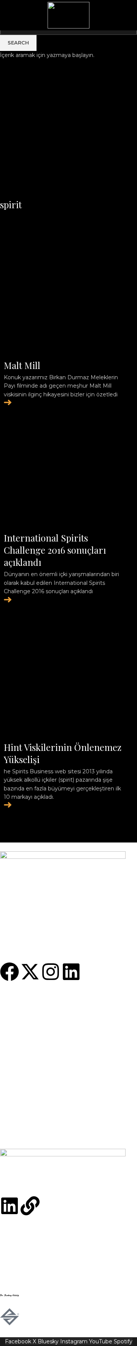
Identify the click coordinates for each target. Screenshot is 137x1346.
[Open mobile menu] (128, 15)
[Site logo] (68, 14)
